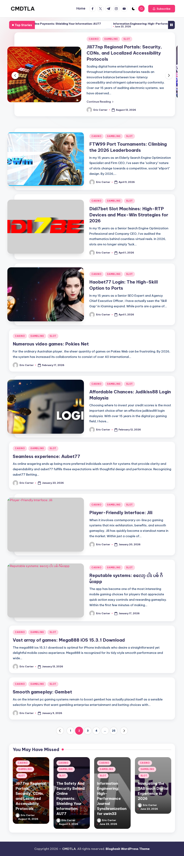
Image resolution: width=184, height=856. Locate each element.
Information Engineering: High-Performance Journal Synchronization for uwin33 (111, 795)
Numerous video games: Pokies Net (51, 341)
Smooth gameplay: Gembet (42, 689)
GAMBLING (19, 39)
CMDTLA (23, 8)
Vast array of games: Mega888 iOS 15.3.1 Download (69, 637)
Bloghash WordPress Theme (128, 849)
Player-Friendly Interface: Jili (120, 509)
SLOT (34, 39)
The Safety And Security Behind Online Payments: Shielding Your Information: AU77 (70, 795)
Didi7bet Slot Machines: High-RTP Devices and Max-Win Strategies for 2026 (128, 212)
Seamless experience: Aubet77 (46, 453)
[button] (161, 8)
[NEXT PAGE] (124, 728)
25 (113, 727)
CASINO (170, 39)
